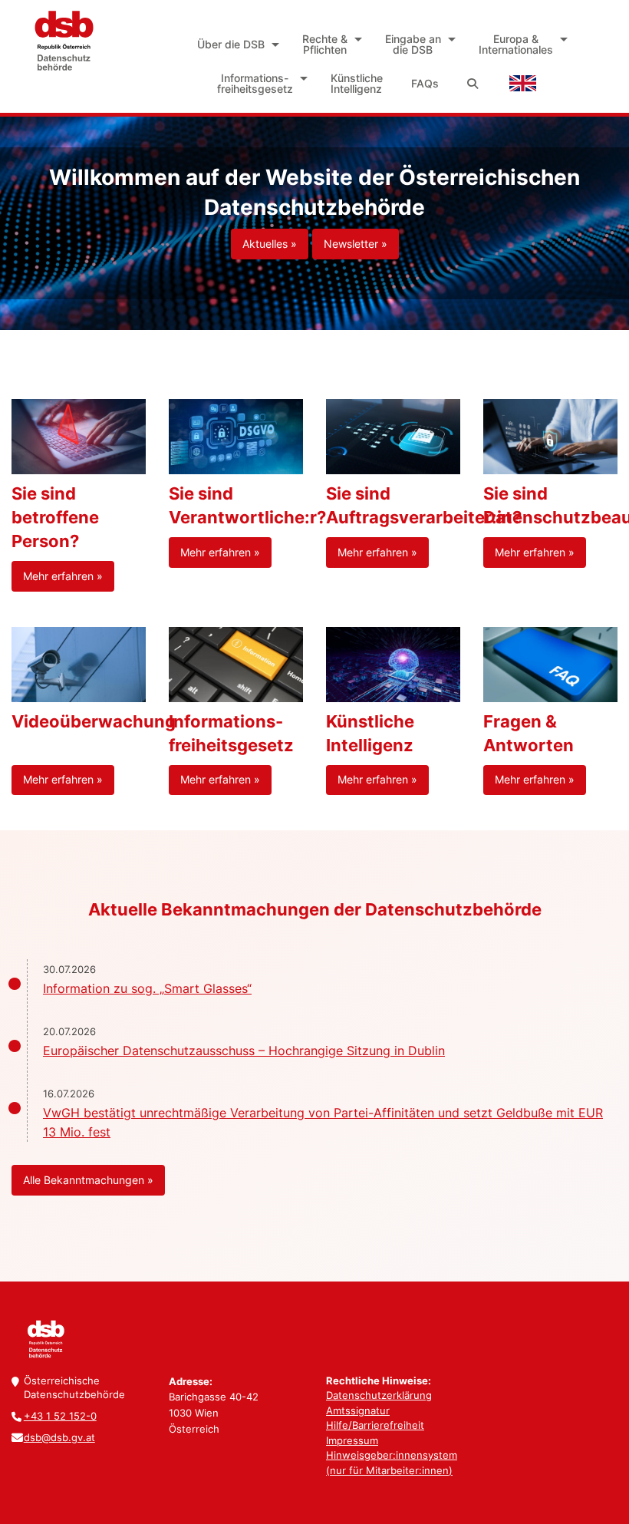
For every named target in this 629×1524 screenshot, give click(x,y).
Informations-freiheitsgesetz (255, 83)
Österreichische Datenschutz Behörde (63, 40)
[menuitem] (236, 44)
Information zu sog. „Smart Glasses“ (147, 988)
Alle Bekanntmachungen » (88, 1179)
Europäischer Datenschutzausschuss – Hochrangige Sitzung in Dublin (244, 1050)
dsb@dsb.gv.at (59, 1437)
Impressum (352, 1440)
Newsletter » (355, 243)
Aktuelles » (269, 243)
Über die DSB (231, 44)
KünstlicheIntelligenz (357, 83)
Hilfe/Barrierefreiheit (375, 1425)
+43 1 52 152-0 (60, 1416)
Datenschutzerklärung (379, 1395)
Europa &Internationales (516, 44)
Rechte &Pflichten (324, 44)
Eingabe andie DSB (413, 44)
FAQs (425, 83)
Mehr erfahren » (63, 575)
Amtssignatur (358, 1410)
